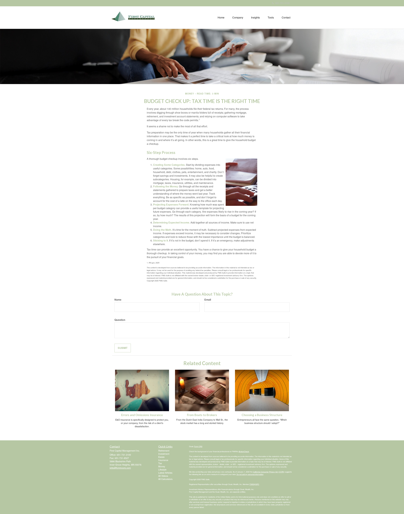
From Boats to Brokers (202, 415)
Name (117, 299)
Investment (163, 453)
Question (119, 320)
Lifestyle (162, 469)
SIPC (257, 484)
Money (161, 466)
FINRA (252, 484)
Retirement (163, 450)
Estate (161, 456)
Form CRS (198, 446)
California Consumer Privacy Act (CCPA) (268, 471)
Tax (160, 463)
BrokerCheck (244, 451)
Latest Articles (165, 472)
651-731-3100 (282, 3)
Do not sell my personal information (250, 474)
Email (207, 299)
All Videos (163, 475)
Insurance (163, 460)
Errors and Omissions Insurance (142, 415)
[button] (237, 17)
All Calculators (165, 479)
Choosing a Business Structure (262, 415)
